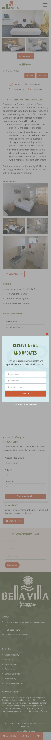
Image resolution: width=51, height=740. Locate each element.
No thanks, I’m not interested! (25, 404)
